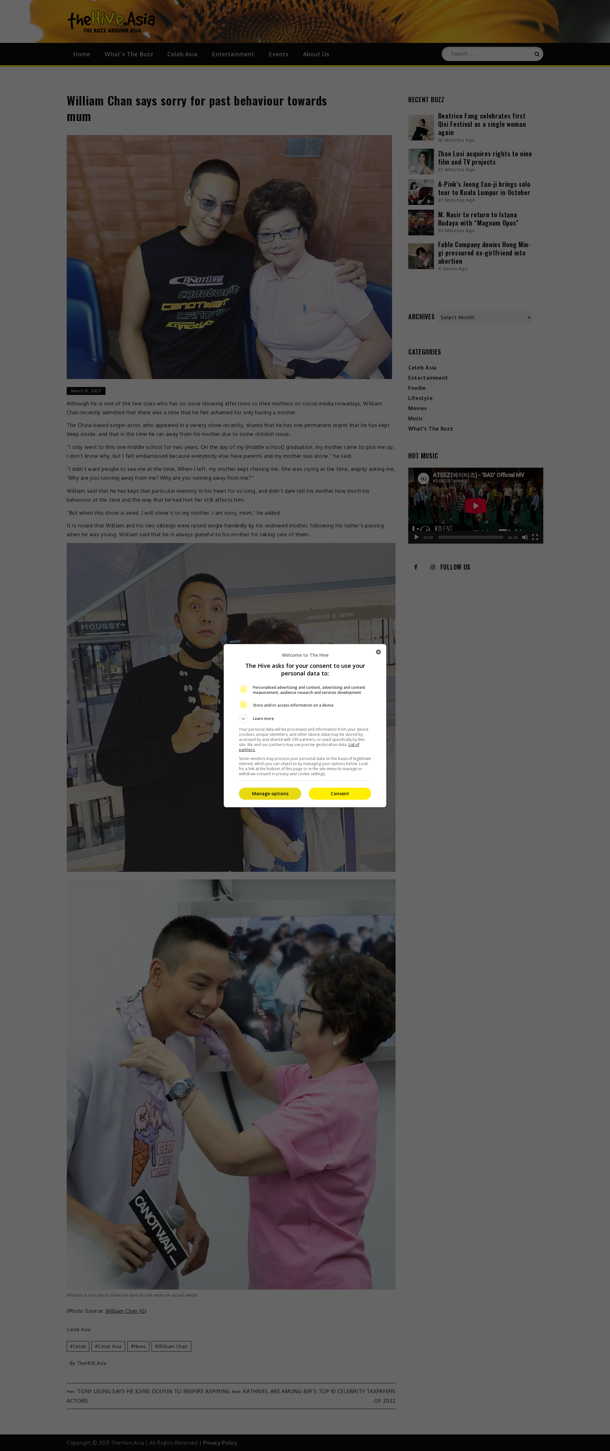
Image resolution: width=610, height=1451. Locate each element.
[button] (305, 718)
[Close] (378, 652)
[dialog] (305, 725)
